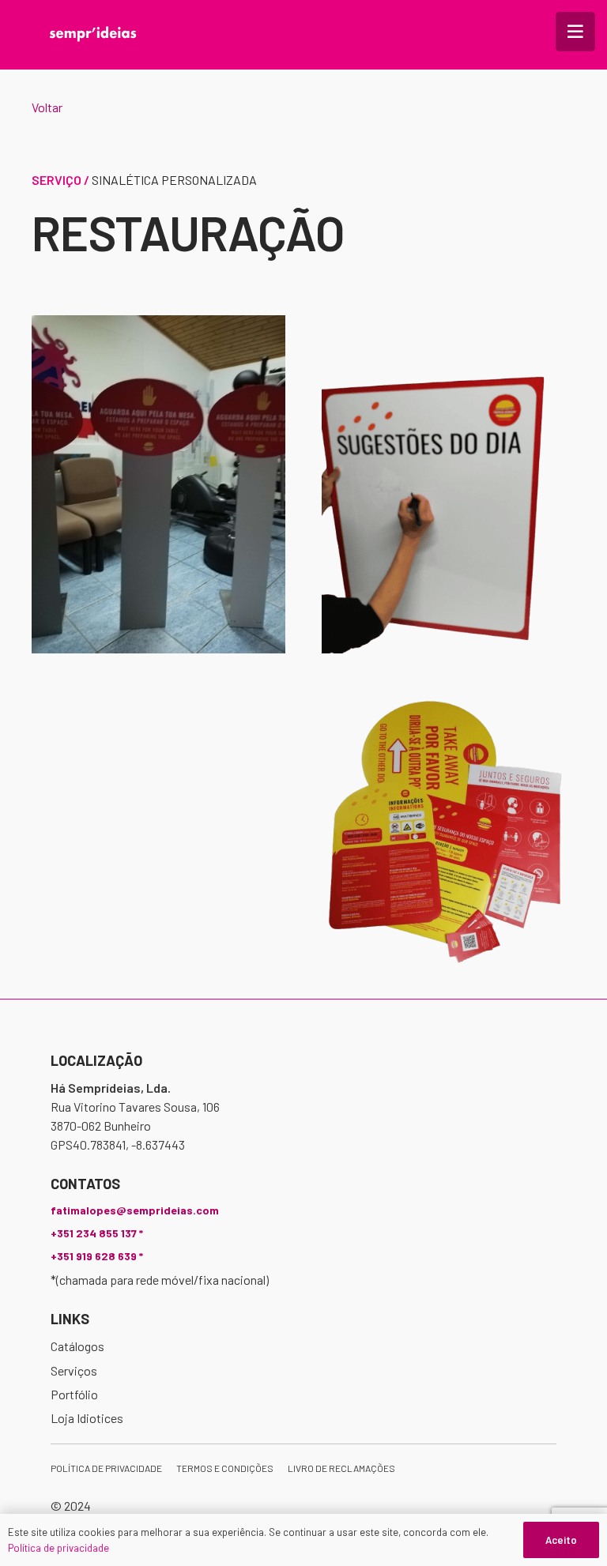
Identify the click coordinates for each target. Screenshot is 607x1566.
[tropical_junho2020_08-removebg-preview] (449, 484)
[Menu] (575, 31)
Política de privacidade (106, 1468)
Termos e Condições (224, 1468)
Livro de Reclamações (341, 1468)
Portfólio (74, 1394)
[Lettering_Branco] (92, 34)
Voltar (47, 107)
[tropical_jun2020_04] (158, 484)
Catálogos (77, 1345)
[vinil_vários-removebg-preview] (449, 832)
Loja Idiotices (87, 1417)
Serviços (74, 1370)
